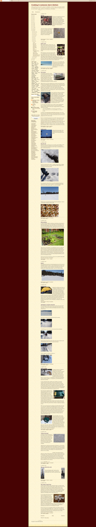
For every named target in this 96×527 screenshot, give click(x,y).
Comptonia (34, 104)
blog (38, 63)
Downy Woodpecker (34, 135)
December (34, 31)
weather (36, 91)
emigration (33, 70)
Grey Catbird (33, 139)
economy (33, 69)
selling (33, 88)
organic (33, 82)
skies (35, 88)
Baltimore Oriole (33, 126)
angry (32, 62)
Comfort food (34, 49)
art (37, 62)
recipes (37, 85)
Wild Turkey (33, 158)
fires (37, 71)
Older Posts (63, 515)
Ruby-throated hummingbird (35, 150)
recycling (33, 86)
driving (36, 68)
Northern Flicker (33, 144)
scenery (33, 87)
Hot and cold (34, 46)
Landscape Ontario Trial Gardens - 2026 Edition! (35, 102)
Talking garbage (35, 52)
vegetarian (37, 90)
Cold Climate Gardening (35, 107)
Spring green (34, 43)
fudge (49, 499)
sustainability (34, 89)
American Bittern (33, 123)
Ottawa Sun (51, 435)
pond (39, 83)
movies (36, 80)
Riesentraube (54, 121)
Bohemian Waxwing (34, 131)
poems (36, 83)
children (33, 65)
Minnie (38, 79)
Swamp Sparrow (33, 154)
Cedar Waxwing (33, 133)
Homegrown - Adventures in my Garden (35, 100)
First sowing (34, 44)
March (34, 41)
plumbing (33, 83)
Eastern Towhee (33, 136)
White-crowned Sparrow (34, 157)
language (35, 79)
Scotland (39, 87)
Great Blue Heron (33, 138)
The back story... (37, 11)
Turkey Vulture (33, 155)
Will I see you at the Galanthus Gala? (36, 108)
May (33, 39)
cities (36, 65)
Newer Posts (42, 515)
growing (33, 76)
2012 (33, 26)
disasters (33, 68)
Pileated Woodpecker (34, 145)
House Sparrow (33, 140)
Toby (37, 89)
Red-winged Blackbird (34, 148)
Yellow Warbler (33, 159)
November (34, 32)
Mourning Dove (33, 142)
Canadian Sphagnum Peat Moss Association (52, 112)
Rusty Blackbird (33, 152)
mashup (48, 225)
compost (33, 66)
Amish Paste (42, 122)
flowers (33, 72)
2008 (33, 30)
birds (35, 63)
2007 (33, 58)
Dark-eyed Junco (33, 134)
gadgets (33, 73)
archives (35, 62)
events (33, 71)
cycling (33, 67)
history (33, 78)
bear (49, 413)
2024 (33, 16)
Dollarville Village (34, 111)
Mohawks (33, 80)
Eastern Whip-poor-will (34, 137)
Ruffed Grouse (33, 151)
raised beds (34, 85)
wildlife (38, 92)
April (33, 40)
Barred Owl (32, 127)
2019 (33, 19)
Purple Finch (33, 146)
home (35, 78)
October (34, 33)
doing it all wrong (55, 341)
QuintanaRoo (45, 461)
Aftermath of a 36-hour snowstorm (36, 51)
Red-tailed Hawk (33, 147)
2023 (33, 17)
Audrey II (53, 23)
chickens (36, 64)
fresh (33, 105)
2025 (33, 15)
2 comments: (51, 39)
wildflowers (34, 92)
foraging (36, 72)
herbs (37, 77)
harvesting (34, 77)
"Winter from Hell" (35, 53)
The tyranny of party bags (36, 55)
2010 (33, 28)
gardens (36, 73)
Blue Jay (32, 130)
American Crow (33, 124)
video (33, 91)
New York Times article (57, 252)
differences (36, 67)
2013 (33, 25)
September (34, 34)
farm (35, 71)
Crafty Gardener (34, 111)
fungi (39, 72)
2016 (33, 21)
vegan (35, 90)
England (37, 70)
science (36, 87)
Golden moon (34, 45)
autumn (33, 63)
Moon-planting (35, 47)
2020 (33, 18)
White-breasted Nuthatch (34, 156)
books (32, 64)
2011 (33, 27)
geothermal (33, 74)
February (34, 56)
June (33, 38)
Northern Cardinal (33, 143)
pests (35, 82)
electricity (36, 69)
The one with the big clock (36, 54)
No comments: (51, 139)
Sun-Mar (62, 418)
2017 (33, 20)
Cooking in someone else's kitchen (44, 5)
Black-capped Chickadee (34, 129)
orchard (37, 81)
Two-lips (34, 42)
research (37, 86)
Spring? (34, 48)
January (34, 57)
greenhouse (34, 75)
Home (33, 11)
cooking (36, 66)
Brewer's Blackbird (33, 132)
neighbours (33, 81)
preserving (37, 84)
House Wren (32, 141)
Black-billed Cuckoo (34, 128)
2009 (33, 29)
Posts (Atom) (47, 517)
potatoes (33, 84)
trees (32, 90)
